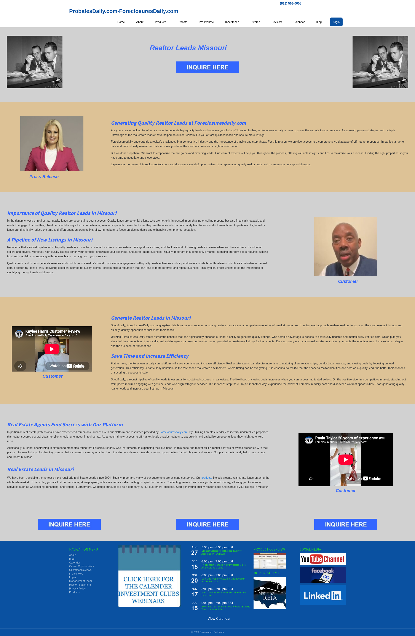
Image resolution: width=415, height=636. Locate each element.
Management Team (80, 581)
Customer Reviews (80, 570)
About (140, 22)
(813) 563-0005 (290, 3)
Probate (182, 22)
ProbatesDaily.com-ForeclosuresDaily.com (123, 11)
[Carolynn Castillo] (51, 143)
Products (160, 22)
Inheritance (232, 22)
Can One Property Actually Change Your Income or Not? (223, 580)
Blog (319, 22)
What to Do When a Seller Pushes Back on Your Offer (223, 594)
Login (336, 22)
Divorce (255, 22)
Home (121, 22)
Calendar (299, 22)
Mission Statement (80, 584)
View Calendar (219, 618)
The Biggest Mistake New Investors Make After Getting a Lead (223, 566)
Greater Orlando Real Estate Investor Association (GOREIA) (221, 552)
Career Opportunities (81, 566)
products (206, 477)
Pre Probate (206, 22)
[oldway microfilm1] (34, 62)
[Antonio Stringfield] (345, 246)
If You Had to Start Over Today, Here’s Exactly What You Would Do (225, 608)
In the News (76, 573)
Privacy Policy (77, 588)
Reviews (276, 22)
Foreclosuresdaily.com (174, 432)
